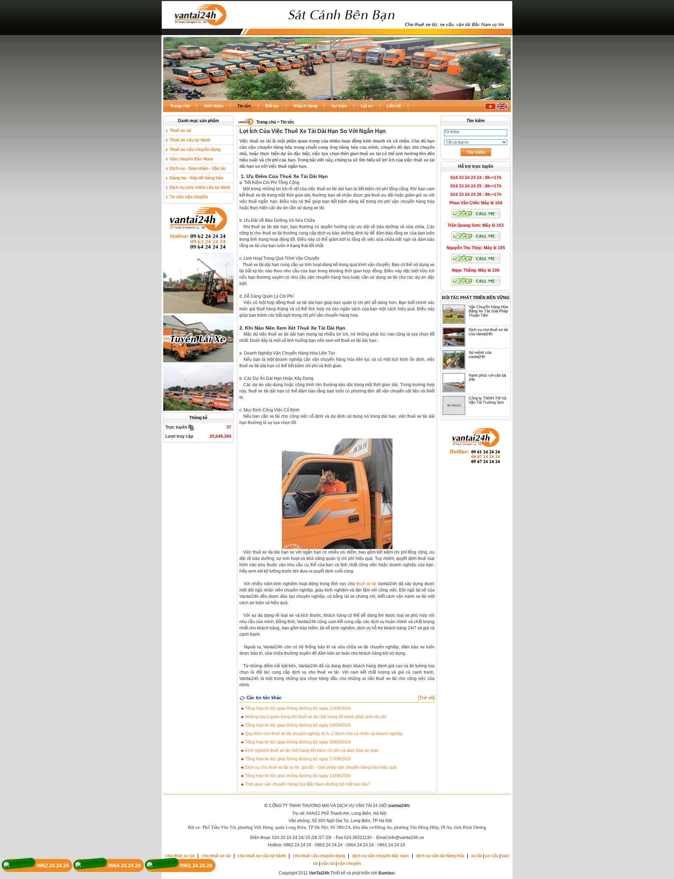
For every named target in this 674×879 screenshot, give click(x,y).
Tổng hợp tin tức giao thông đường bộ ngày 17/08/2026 (297, 758)
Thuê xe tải (180, 130)
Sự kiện (339, 106)
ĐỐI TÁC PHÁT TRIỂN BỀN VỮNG (475, 297)
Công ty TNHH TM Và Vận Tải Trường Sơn (487, 400)
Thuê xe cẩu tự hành (190, 140)
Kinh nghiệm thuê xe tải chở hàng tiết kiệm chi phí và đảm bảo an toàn (311, 750)
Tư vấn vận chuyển (189, 196)
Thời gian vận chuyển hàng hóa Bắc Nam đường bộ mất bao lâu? (307, 784)
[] (426, 697)
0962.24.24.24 (53, 865)
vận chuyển (349, 863)
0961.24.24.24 (196, 865)
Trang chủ (180, 106)
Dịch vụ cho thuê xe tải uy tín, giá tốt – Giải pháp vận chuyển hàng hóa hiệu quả (320, 767)
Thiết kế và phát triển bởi (361, 873)
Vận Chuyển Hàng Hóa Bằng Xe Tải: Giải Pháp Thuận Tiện (488, 311)
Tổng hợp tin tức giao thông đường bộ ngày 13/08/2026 (297, 775)
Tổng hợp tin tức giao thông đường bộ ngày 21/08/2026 (297, 708)
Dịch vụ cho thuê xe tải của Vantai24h (488, 332)
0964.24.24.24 (124, 865)
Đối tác (272, 106)
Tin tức (244, 106)
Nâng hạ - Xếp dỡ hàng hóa (196, 178)
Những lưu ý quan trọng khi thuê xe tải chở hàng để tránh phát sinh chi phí (315, 716)
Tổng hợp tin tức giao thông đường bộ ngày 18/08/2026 (297, 742)
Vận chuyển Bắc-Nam (191, 159)
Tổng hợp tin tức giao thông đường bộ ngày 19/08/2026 (297, 725)
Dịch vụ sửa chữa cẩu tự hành (200, 187)
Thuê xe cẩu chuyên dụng (195, 149)
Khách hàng (305, 106)
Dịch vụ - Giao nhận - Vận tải (197, 168)
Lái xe (367, 106)
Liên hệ (394, 106)
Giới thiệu (213, 106)
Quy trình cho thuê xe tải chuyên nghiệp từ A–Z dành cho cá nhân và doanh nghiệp (323, 733)
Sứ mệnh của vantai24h (480, 354)
